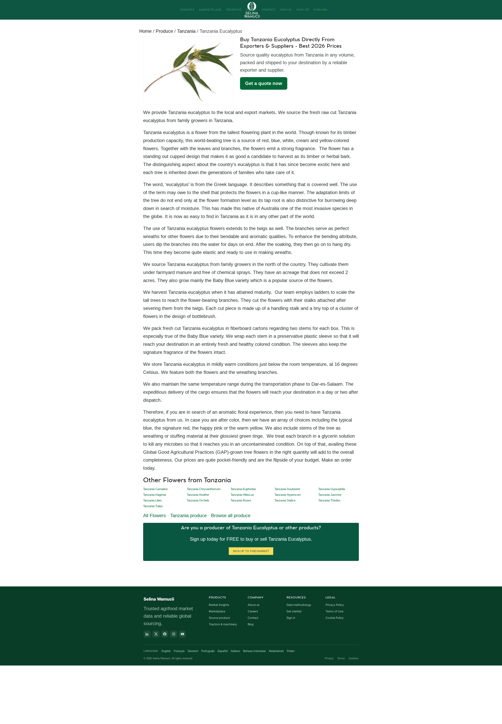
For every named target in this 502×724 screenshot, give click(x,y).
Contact (268, 9)
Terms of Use (334, 611)
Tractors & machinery (223, 624)
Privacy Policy (335, 605)
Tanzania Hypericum (288, 494)
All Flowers (154, 515)
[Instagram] (173, 634)
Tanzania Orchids (198, 500)
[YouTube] (182, 634)
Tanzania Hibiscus (242, 494)
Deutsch (193, 651)
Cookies (353, 658)
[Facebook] (164, 634)
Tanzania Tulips (153, 506)
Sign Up (302, 9)
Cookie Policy (335, 618)
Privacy (329, 658)
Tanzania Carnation (155, 489)
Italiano (235, 651)
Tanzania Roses (241, 500)
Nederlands (276, 651)
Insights (187, 9)
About (251, 9)
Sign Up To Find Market (251, 551)
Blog (251, 624)
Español (223, 651)
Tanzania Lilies (152, 500)
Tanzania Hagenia (154, 494)
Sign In (286, 9)
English (320, 9)
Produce (234, 9)
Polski (290, 651)
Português (208, 651)
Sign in (290, 618)
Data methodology (298, 605)
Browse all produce (230, 515)
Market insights (219, 605)
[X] (155, 634)
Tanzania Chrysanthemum (204, 489)
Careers (253, 611)
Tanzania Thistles (329, 500)
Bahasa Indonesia (254, 651)
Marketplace (210, 9)
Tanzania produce (188, 515)
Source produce (219, 618)
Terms (341, 658)
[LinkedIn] (147, 634)
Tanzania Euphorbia (243, 489)
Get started (293, 611)
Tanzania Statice (285, 500)
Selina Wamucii (159, 599)
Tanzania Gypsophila (331, 489)
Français (179, 651)
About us (254, 605)
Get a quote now (263, 83)
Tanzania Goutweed (287, 489)
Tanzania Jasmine (329, 494)
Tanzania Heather (198, 494)
